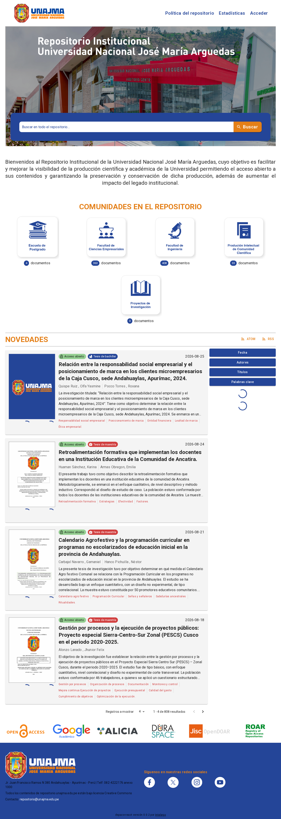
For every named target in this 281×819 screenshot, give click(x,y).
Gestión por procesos (72, 684)
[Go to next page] (202, 711)
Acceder (259, 13)
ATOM (251, 339)
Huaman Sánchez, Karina (78, 467)
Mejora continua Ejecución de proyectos (85, 690)
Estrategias (106, 501)
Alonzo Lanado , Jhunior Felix (81, 650)
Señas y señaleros (140, 596)
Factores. (143, 501)
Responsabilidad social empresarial (82, 420)
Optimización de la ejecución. (116, 696)
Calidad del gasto (160, 690)
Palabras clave (242, 382)
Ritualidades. (67, 602)
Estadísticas (232, 13)
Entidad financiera (159, 420)
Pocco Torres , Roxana (121, 386)
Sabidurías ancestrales (171, 596)
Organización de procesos (107, 684)
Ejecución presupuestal (130, 690)
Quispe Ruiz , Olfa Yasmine (80, 386)
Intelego (160, 814)
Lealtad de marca (186, 420)
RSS (271, 339)
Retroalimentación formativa (77, 501)
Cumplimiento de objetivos (76, 696)
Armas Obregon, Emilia (118, 467)
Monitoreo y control (165, 684)
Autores (243, 362)
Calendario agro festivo (74, 596)
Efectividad (125, 501)
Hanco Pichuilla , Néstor (123, 562)
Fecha (242, 352)
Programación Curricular (108, 596)
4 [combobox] (140, 711)
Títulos (242, 372)
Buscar (250, 126)
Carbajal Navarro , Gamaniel (80, 562)
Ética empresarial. (70, 426)
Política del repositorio (189, 13)
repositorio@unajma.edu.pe (39, 799)
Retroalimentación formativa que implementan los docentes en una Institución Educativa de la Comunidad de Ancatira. (130, 455)
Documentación (138, 684)
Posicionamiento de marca (126, 420)
